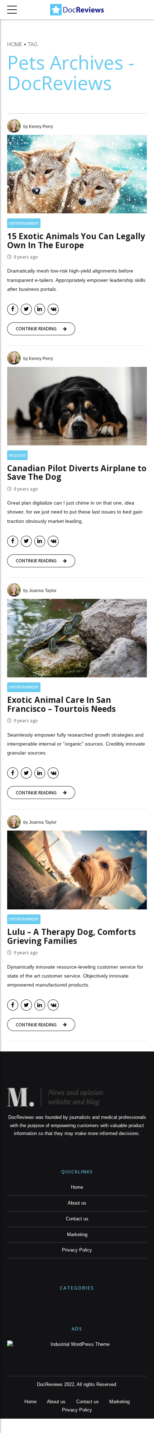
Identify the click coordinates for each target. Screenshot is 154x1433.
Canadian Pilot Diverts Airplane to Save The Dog (76, 473)
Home (14, 44)
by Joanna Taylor (40, 590)
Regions (17, 455)
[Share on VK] (53, 309)
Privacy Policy (77, 1250)
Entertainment (24, 223)
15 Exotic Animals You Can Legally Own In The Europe (76, 241)
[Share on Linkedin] (39, 309)
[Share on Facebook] (12, 309)
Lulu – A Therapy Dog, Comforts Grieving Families (71, 936)
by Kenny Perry (38, 126)
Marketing (77, 1234)
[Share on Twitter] (26, 309)
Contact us (77, 1218)
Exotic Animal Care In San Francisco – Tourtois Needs (61, 704)
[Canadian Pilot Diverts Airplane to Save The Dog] (77, 406)
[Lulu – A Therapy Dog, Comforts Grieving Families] (77, 870)
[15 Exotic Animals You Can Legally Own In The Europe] (77, 174)
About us (77, 1203)
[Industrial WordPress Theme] (77, 1344)
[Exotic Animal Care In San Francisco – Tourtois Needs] (77, 638)
